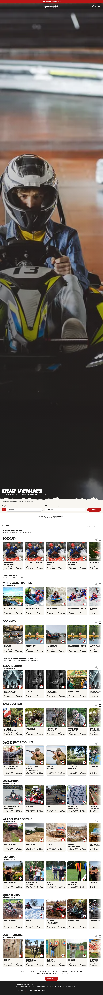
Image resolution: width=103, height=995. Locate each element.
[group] (13, 556)
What (46, 505)
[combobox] (65, 509)
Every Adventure (7, 501)
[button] (100, 539)
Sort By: (89, 526)
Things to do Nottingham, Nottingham (23, 501)
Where (4, 505)
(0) (100, 6)
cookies (73, 986)
